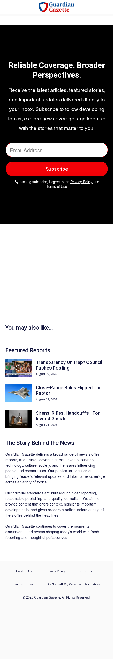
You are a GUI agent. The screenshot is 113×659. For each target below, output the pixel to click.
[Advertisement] (55, 278)
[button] (9, 7)
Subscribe (86, 571)
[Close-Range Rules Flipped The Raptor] (18, 393)
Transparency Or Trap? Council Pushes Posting (69, 365)
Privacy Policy (81, 181)
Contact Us (24, 571)
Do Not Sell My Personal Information (73, 584)
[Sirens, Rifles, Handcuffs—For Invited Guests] (18, 419)
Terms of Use (57, 186)
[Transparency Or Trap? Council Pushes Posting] (18, 368)
